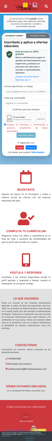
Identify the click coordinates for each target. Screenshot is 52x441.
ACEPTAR (29, 438)
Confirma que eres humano (26, 109)
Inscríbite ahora (26, 135)
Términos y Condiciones (16, 430)
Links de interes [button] (26, 416)
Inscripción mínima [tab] (38, 36)
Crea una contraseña (14, 98)
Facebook (31, 147)
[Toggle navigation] (6, 6)
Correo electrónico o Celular (18, 86)
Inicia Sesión (37, 152)
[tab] (14, 35)
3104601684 (14, 358)
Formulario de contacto (19, 363)
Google (20, 147)
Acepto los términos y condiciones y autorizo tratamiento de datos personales (27, 127)
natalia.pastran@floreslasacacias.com (27, 369)
